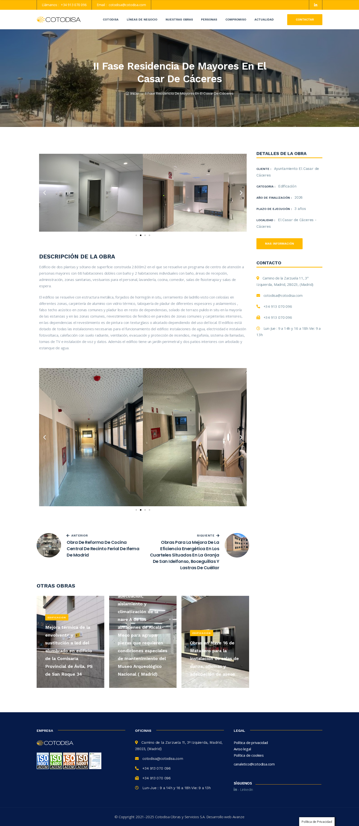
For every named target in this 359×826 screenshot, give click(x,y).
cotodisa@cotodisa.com (127, 4)
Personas (209, 19)
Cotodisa (110, 19)
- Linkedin (245, 789)
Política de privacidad (251, 742)
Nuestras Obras (179, 19)
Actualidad (264, 19)
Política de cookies (249, 755)
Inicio (134, 93)
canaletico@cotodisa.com (254, 764)
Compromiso (235, 19)
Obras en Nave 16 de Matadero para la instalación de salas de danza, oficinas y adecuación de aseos (214, 658)
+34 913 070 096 (74, 4)
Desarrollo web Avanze (225, 816)
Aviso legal (242, 748)
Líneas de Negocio (142, 19)
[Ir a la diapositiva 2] (140, 235)
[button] (45, 193)
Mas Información (279, 243)
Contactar (305, 19)
